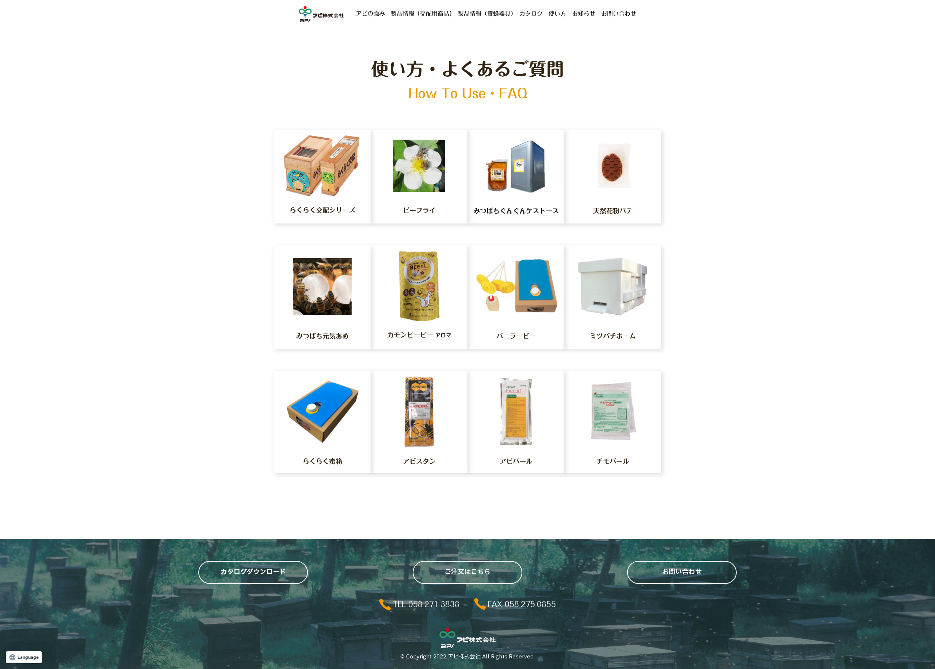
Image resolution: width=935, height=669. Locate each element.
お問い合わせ (618, 13)
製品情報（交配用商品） (421, 13)
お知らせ (583, 13)
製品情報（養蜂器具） (486, 13)
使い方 (557, 13)
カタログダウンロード (253, 572)
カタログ (531, 13)
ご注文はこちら (467, 572)
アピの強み (370, 13)
